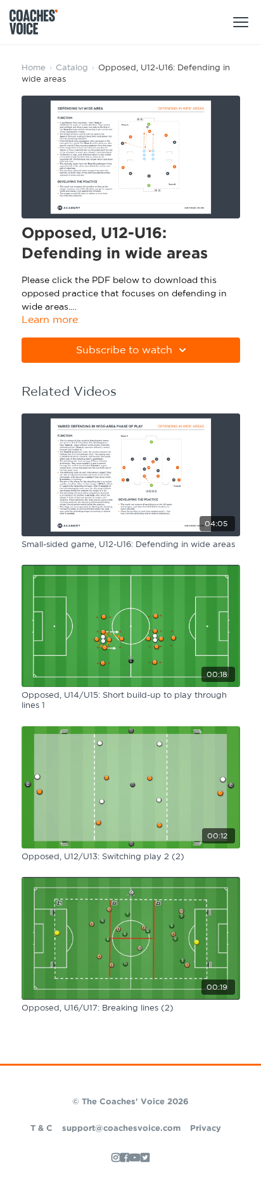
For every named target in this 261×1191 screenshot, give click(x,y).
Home (34, 68)
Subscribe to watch (124, 350)
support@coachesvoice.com (121, 1129)
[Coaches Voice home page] (38, 22)
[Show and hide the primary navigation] (240, 22)
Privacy (205, 1129)
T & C (41, 1129)
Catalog (72, 68)
